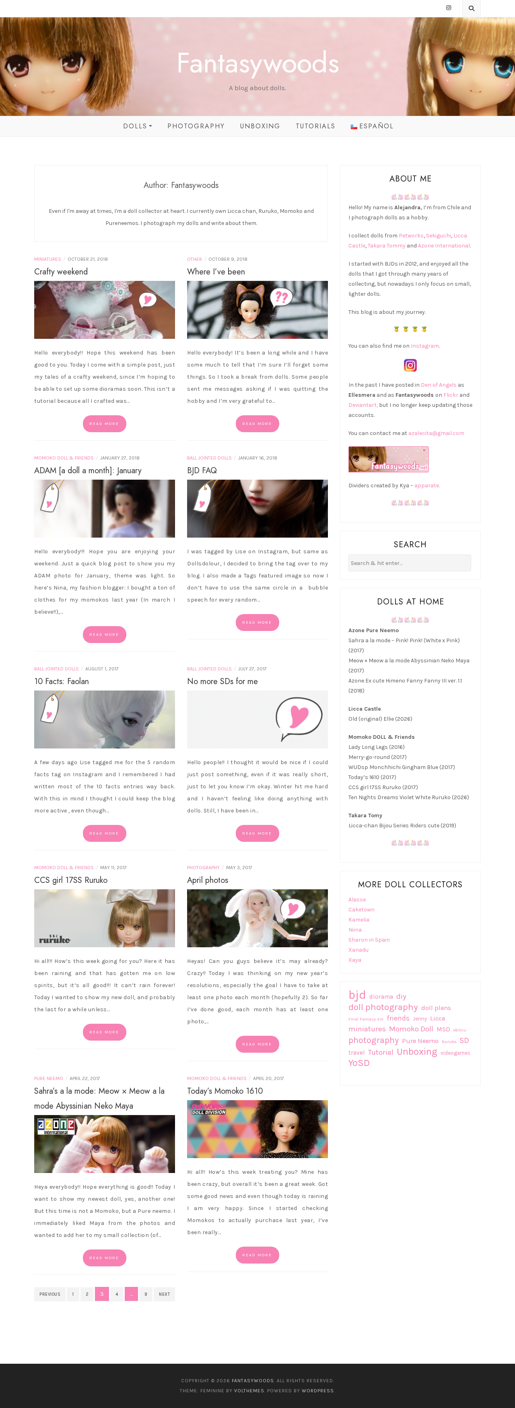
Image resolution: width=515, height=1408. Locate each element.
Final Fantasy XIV (365, 1019)
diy (401, 996)
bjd (357, 995)
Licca (437, 1018)
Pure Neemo (48, 1078)
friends (398, 1018)
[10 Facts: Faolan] (104, 718)
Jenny (420, 1019)
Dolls (135, 126)
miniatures (367, 1029)
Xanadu (358, 949)
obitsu (459, 1030)
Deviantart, (363, 405)
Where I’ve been (216, 272)
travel (356, 1052)
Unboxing (260, 126)
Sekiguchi (438, 235)
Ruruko (449, 1041)
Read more (104, 423)
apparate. (427, 485)
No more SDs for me (222, 681)
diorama (381, 996)
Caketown (361, 909)
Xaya (354, 960)
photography (373, 1040)
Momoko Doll (411, 1029)
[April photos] (257, 917)
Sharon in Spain (369, 939)
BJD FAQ (202, 470)
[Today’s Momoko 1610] (257, 1128)
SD (464, 1040)
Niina (355, 929)
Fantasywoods (257, 62)
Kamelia (358, 919)
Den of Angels (439, 384)
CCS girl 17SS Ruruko (70, 880)
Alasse (357, 899)
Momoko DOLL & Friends (64, 458)
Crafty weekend (61, 272)
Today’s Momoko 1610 (225, 1091)
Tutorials (316, 126)
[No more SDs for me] (257, 718)
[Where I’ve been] (257, 309)
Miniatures (47, 259)
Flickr (450, 395)
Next (164, 1294)
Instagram (425, 345)
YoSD (359, 1063)
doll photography (383, 1007)
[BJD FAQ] (257, 508)
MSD (443, 1029)
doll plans (436, 1008)
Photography (196, 126)
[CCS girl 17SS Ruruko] (104, 917)
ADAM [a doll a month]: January (88, 470)
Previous (49, 1294)
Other (194, 259)
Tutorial (380, 1052)
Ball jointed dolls (209, 458)
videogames (455, 1053)
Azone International (444, 245)
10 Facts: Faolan (61, 681)
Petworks (411, 235)
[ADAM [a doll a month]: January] (104, 508)
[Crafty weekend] (104, 309)
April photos (207, 880)
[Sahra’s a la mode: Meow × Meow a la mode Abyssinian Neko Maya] (104, 1143)
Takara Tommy (387, 245)
